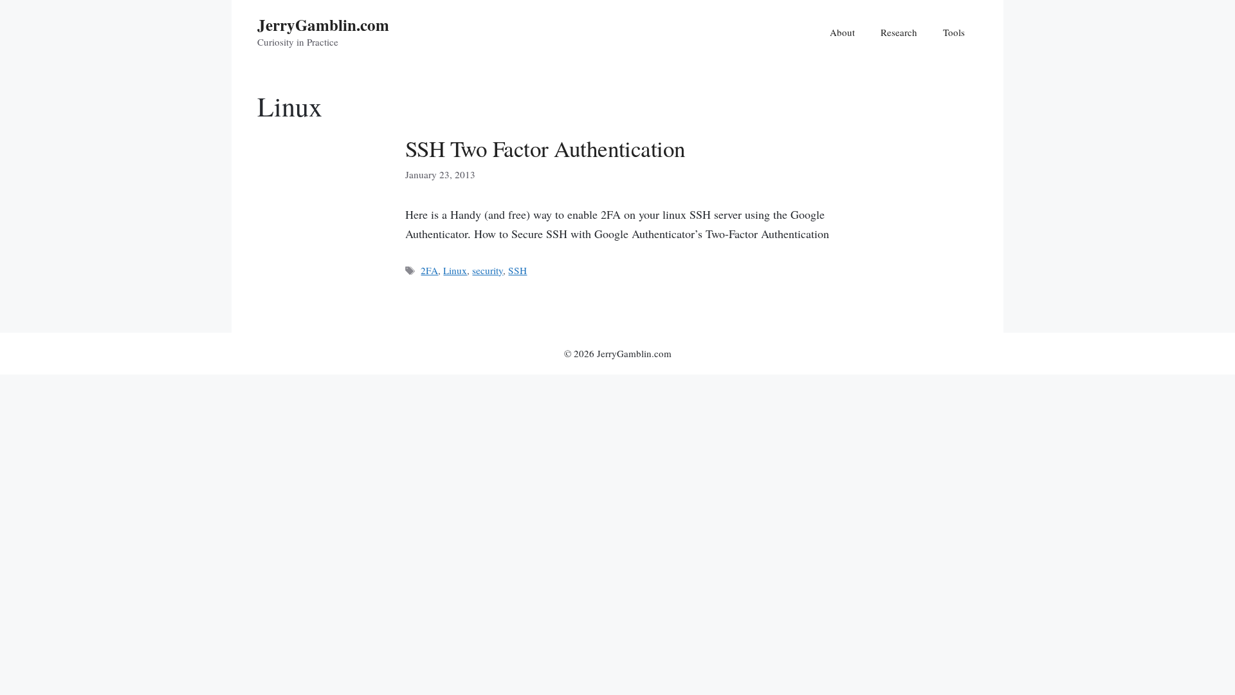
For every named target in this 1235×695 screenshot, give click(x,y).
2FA (429, 270)
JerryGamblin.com (323, 25)
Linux (455, 270)
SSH (517, 270)
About (842, 32)
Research (899, 32)
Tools (954, 32)
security (487, 270)
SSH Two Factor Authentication (545, 148)
